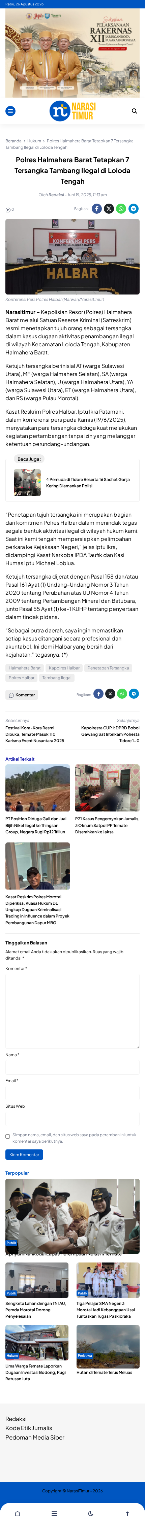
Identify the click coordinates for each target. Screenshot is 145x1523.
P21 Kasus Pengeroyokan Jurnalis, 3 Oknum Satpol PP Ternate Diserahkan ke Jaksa (107, 825)
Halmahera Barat (25, 667)
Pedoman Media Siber (34, 1437)
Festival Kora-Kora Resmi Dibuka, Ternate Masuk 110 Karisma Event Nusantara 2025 (34, 734)
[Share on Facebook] (97, 209)
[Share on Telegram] (133, 209)
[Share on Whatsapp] (121, 209)
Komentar (16, 968)
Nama (12, 1054)
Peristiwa (85, 1355)
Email (12, 1080)
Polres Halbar (21, 677)
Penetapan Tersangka (108, 667)
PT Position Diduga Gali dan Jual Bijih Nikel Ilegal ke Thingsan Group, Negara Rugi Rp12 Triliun (35, 825)
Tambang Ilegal (56, 677)
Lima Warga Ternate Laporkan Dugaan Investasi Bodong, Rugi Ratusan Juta (35, 1372)
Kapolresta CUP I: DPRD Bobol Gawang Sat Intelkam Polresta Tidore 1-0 (110, 734)
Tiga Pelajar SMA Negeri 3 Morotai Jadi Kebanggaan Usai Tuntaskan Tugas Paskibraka (106, 1310)
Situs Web (15, 1106)
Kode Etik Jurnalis (28, 1427)
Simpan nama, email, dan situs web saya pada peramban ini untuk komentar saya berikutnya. (74, 1138)
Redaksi (16, 1418)
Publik (11, 1243)
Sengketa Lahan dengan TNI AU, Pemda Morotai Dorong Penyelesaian (35, 1310)
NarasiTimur (78, 1490)
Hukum (12, 1355)
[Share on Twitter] (109, 209)
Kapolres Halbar (64, 667)
